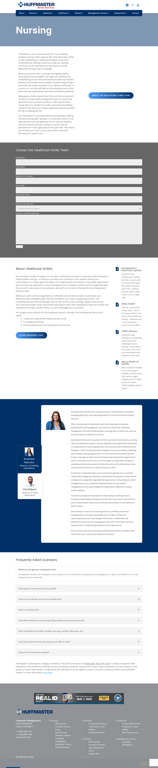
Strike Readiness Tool (31, 335)
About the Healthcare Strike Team (111, 95)
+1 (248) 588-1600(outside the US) (24, 736)
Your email (20, 185)
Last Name (20, 167)
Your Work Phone (23, 195)
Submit (19, 246)
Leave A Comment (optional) (27, 213)
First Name (20, 157)
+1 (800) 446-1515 (24, 731)
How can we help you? (25, 204)
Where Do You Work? (24, 176)
